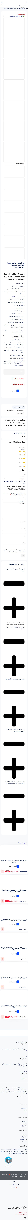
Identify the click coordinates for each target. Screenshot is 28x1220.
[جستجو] (2, 2)
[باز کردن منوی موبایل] (26, 2)
